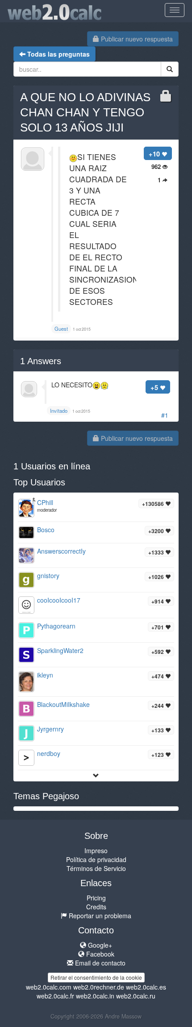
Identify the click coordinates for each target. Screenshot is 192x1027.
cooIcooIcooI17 (58, 600)
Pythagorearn (56, 625)
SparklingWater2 (60, 650)
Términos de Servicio (96, 868)
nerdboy (48, 753)
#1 (164, 415)
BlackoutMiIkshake (63, 704)
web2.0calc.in (95, 995)
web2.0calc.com (48, 986)
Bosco (45, 529)
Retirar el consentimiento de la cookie (96, 977)
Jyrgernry (50, 728)
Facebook (99, 953)
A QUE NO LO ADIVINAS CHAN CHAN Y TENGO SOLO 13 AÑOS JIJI (85, 112)
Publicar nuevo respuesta (136, 38)
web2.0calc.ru (135, 995)
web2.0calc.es (146, 986)
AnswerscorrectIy (61, 550)
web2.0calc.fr (55, 995)
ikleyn (45, 674)
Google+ (99, 945)
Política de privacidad (96, 859)
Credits (96, 906)
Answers (40, 361)
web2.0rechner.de (98, 986)
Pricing (96, 897)
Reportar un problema (99, 915)
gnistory (48, 575)
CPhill (45, 502)
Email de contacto (99, 962)
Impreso (96, 850)
